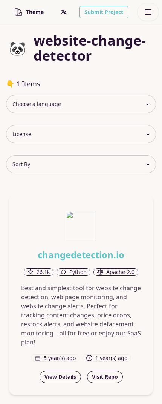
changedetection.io (81, 255)
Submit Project (103, 11)
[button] (64, 12)
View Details (60, 376)
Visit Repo (105, 376)
